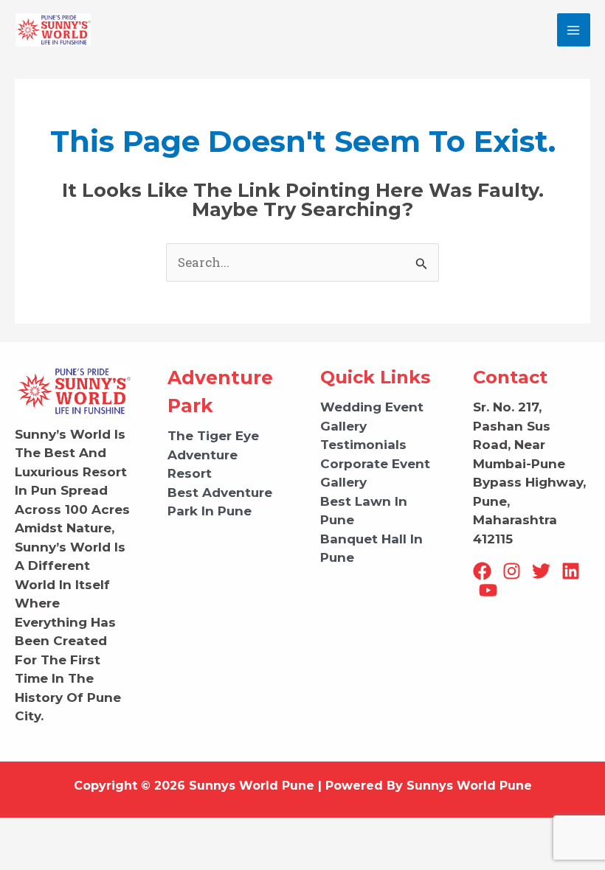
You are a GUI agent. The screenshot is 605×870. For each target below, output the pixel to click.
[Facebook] (482, 571)
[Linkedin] (570, 571)
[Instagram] (511, 571)
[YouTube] (488, 590)
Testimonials (363, 444)
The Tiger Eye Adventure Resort (213, 454)
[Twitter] (541, 571)
